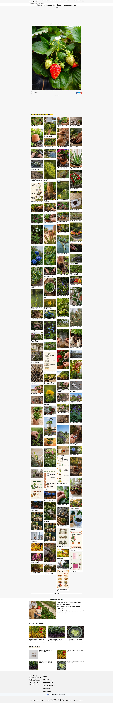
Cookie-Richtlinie (46, 688)
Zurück (54, 23)
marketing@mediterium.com (35, 684)
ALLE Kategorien (46, 679)
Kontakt (44, 686)
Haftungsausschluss (47, 689)
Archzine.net (34, 676)
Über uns (45, 676)
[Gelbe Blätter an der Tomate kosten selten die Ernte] (37, 632)
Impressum (45, 677)
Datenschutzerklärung (47, 683)
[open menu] (83, 1)
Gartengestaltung (34, 3)
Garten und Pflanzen (40, 3)
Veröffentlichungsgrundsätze (49, 685)
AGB (44, 674)
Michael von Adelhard (34, 642)
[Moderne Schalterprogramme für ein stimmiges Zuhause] (33, 654)
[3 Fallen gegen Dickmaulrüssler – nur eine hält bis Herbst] (75, 632)
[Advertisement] (56, 14)
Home (30, 3)
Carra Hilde (70, 642)
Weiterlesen (35, 92)
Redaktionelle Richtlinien (48, 682)
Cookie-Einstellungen (47, 691)
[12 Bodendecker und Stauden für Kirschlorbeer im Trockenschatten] (56, 632)
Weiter (59, 23)
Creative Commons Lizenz (48, 680)
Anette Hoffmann (63, 610)
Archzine (33, 1)
